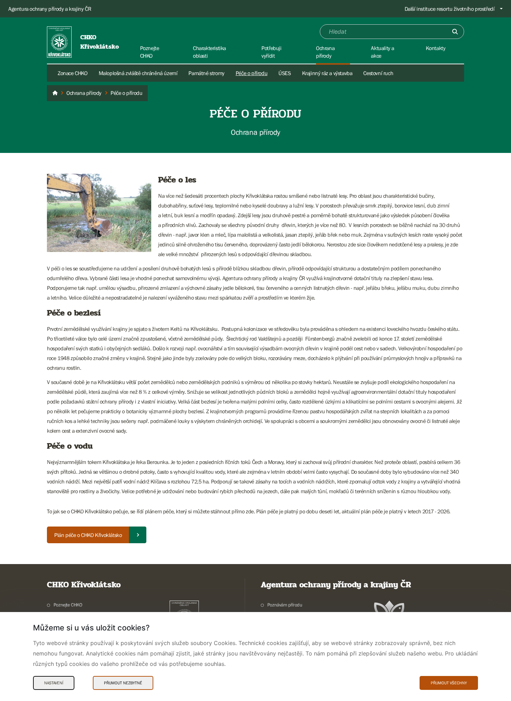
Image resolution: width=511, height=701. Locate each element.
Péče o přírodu (251, 73)
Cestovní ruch (378, 73)
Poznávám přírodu (284, 605)
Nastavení (53, 682)
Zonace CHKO (73, 73)
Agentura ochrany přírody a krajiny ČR (49, 9)
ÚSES (284, 73)
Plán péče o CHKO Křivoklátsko (88, 535)
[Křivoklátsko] (55, 93)
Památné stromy (206, 73)
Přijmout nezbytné (123, 682)
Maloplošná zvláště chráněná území (138, 73)
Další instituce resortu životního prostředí (450, 9)
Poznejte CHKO (68, 605)
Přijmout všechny (449, 682)
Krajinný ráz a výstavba (327, 73)
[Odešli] (455, 32)
